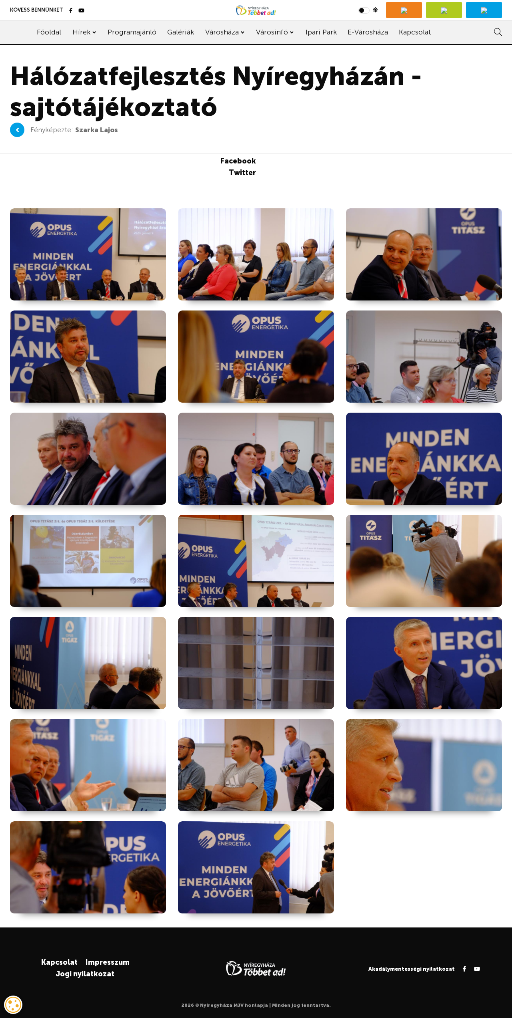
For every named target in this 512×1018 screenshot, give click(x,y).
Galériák (180, 32)
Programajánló (132, 32)
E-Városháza (368, 32)
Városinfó (272, 32)
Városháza (222, 32)
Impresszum (107, 962)
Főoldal (49, 32)
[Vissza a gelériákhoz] (17, 130)
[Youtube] (81, 11)
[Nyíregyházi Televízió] (404, 10)
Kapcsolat (415, 32)
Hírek (81, 32)
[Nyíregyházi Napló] (444, 10)
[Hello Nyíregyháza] (484, 10)
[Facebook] (70, 11)
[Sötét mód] (368, 10)
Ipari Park (321, 32)
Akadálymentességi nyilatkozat (411, 969)
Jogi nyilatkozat (85, 974)
